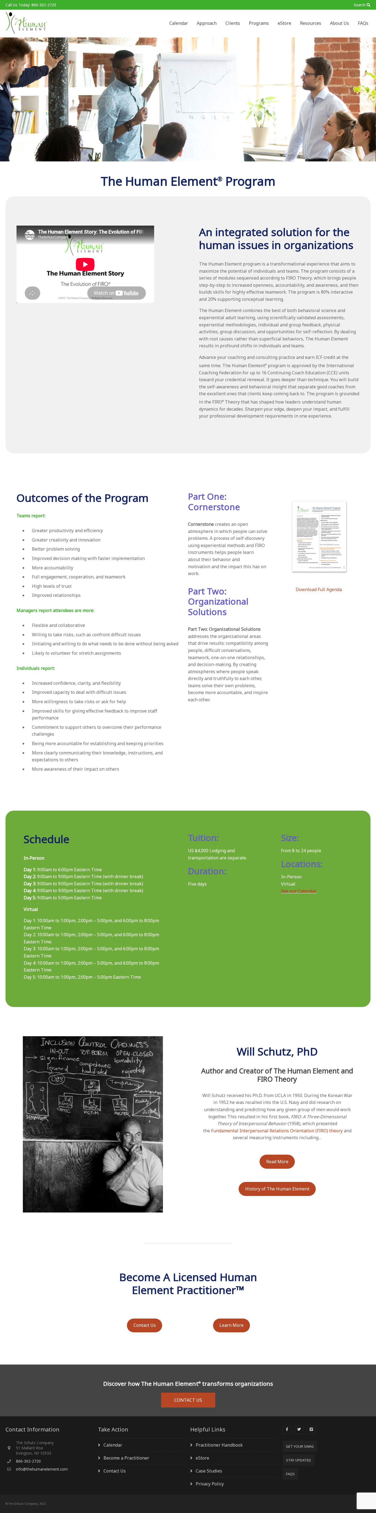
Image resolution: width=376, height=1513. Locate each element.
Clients (232, 23)
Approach (207, 23)
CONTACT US (188, 1400)
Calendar (178, 23)
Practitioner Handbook (219, 1445)
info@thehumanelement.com (42, 1469)
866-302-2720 (28, 1461)
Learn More (231, 1325)
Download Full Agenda (319, 589)
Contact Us (144, 1325)
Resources (310, 23)
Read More (277, 1162)
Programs (259, 23)
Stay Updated (298, 1460)
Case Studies (209, 1471)
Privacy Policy (210, 1484)
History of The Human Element (277, 1189)
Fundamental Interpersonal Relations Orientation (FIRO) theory (277, 1131)
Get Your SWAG (300, 1446)
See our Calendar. (299, 891)
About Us (339, 23)
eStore (284, 23)
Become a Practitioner (126, 1458)
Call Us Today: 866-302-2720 (31, 4)
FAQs (363, 23)
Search (360, 4)
